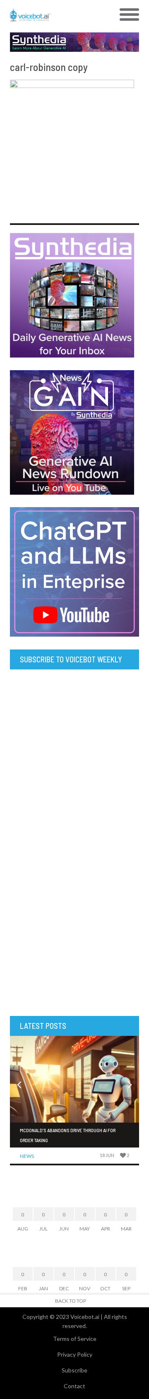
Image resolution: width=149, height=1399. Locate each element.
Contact (74, 1385)
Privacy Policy (74, 1354)
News (27, 1156)
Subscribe (74, 1370)
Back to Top (70, 1301)
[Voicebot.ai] (58, 14)
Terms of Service (74, 1338)
